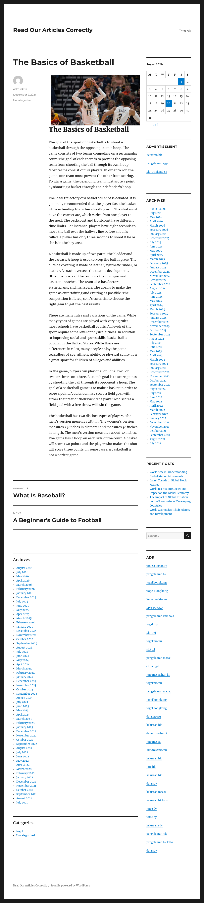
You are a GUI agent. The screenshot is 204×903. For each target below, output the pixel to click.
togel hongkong (156, 582)
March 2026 (24, 585)
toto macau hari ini (158, 674)
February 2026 (25, 589)
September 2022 (26, 744)
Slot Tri (151, 633)
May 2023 (22, 710)
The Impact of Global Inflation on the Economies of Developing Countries (170, 501)
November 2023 (26, 685)
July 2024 (22, 652)
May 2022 (22, 760)
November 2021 (26, 786)
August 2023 (24, 698)
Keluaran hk (154, 155)
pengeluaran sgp (157, 163)
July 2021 (22, 802)
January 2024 (24, 677)
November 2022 (26, 735)
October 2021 (24, 790)
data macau (153, 716)
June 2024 (22, 656)
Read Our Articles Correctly (53, 30)
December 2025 (26, 597)
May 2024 (22, 660)
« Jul (155, 125)
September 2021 (26, 794)
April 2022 (22, 765)
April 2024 (22, 664)
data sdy (151, 850)
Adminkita (20, 89)
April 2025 (22, 614)
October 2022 (24, 739)
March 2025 (24, 618)
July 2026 (22, 572)
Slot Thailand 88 (156, 172)
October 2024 (24, 639)
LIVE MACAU (154, 607)
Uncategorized (22, 100)
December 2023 (26, 681)
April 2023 (22, 714)
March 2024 (24, 668)
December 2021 (26, 781)
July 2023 (22, 702)
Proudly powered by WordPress (70, 885)
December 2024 (26, 631)
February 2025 (25, 622)
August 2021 (24, 798)
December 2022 (26, 731)
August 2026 (24, 568)
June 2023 (22, 706)
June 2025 (22, 605)
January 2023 (24, 727)
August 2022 (24, 748)
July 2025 (22, 601)
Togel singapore (156, 566)
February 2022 (25, 773)
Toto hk (185, 31)
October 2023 (24, 689)
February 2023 (25, 723)
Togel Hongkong (157, 591)
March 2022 (24, 769)
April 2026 (23, 580)
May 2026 (22, 576)
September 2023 (26, 693)
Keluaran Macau (156, 599)
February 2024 (25, 672)
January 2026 (24, 593)
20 (168, 103)
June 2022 (22, 756)
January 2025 (24, 626)
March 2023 (23, 719)
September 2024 (26, 643)
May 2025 (22, 610)
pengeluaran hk (156, 574)
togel (19, 831)
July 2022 (22, 752)
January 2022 (24, 777)
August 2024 (24, 647)
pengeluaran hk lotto (159, 842)
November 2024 (26, 635)
